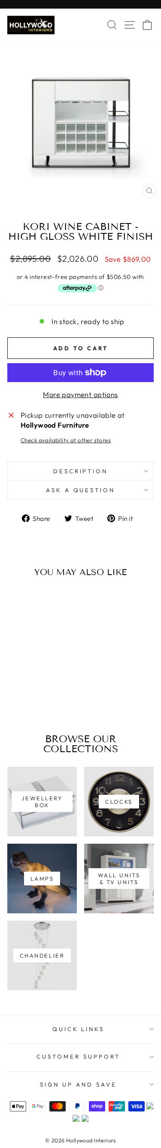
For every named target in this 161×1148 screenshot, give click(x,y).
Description (80, 471)
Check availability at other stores (66, 440)
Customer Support (78, 1056)
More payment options (80, 394)
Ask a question (80, 490)
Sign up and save (78, 1084)
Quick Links (78, 1029)
